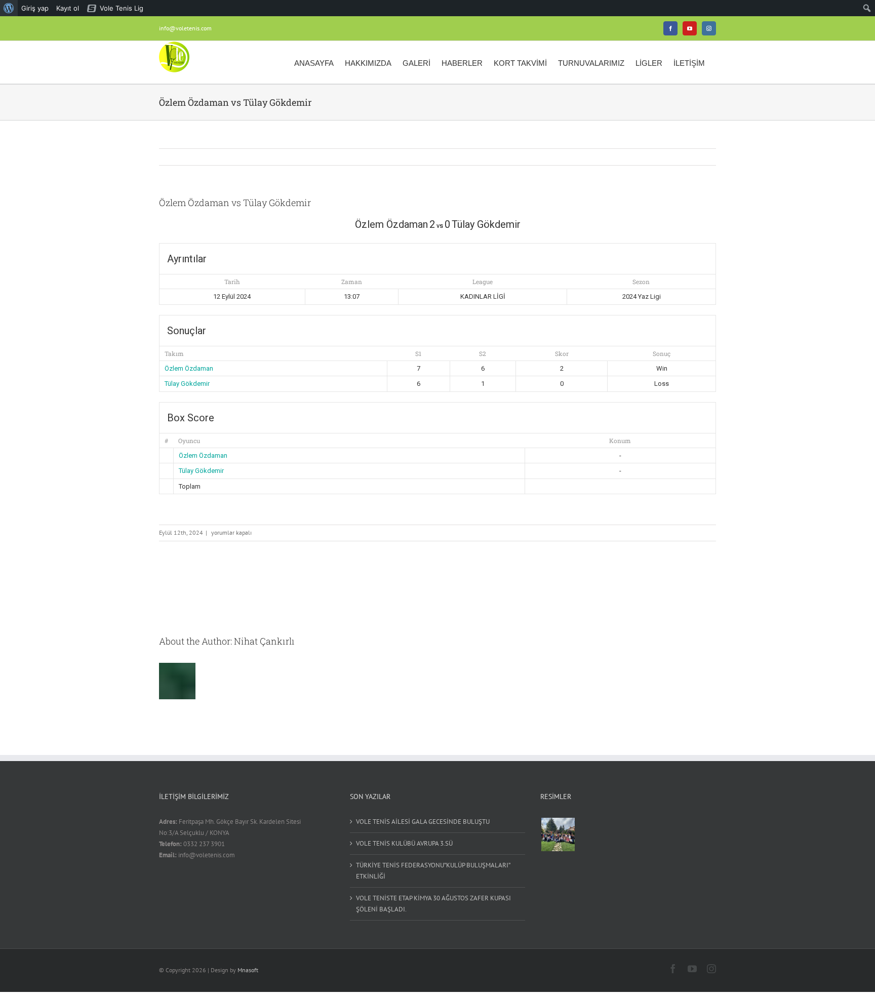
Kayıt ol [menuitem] (67, 8)
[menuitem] (9, 8)
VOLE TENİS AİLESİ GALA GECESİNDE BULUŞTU (423, 821)
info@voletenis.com (185, 28)
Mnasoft (247, 970)
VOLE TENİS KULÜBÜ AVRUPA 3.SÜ (404, 843)
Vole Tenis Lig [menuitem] (121, 8)
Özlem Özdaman (189, 368)
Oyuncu (189, 440)
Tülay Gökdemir (187, 383)
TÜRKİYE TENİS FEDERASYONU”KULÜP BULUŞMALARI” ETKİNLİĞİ (433, 871)
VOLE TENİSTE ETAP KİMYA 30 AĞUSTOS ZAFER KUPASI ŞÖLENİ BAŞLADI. (433, 903)
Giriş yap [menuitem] (35, 8)
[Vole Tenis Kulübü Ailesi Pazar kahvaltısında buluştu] (557, 834)
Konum (620, 440)
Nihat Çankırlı (264, 641)
